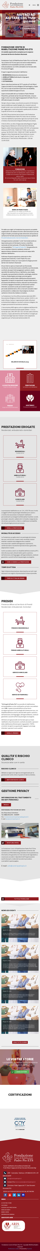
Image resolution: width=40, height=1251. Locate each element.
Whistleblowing (13, 842)
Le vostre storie (6, 1203)
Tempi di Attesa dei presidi (15, 578)
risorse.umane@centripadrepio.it (25, 1182)
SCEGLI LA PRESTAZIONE (14, 528)
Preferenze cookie (13, 1248)
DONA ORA (29, 35)
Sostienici (4, 1205)
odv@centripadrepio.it (17, 866)
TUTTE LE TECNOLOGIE (21, 899)
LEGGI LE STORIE (21, 1072)
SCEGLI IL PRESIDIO (12, 733)
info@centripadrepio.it (14, 1178)
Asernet (29, 1248)
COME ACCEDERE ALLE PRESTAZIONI (18, 562)
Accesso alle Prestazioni (8, 1207)
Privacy (6, 804)
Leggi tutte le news (20, 1042)
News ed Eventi (5, 1209)
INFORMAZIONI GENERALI (7, 1214)
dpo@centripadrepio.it (13, 819)
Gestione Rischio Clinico (15, 779)
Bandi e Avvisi (5, 1212)
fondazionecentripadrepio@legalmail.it (16, 817)
